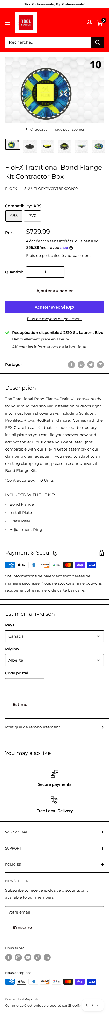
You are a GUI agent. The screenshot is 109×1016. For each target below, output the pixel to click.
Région (12, 649)
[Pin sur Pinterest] (81, 364)
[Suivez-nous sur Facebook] (8, 957)
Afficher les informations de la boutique (49, 346)
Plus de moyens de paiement (54, 318)
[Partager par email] (100, 364)
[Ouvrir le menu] (7, 23)
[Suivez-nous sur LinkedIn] (47, 957)
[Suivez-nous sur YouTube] (27, 957)
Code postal (16, 673)
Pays (9, 625)
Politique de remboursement (32, 727)
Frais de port (38, 255)
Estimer (21, 704)
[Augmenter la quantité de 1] (58, 272)
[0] (100, 23)
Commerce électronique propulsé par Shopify (43, 1005)
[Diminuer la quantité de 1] (31, 272)
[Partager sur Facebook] (71, 364)
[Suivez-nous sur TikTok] (37, 957)
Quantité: (14, 271)
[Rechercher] (97, 42)
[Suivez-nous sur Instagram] (18, 957)
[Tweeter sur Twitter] (90, 364)
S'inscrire (22, 927)
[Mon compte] (89, 22)
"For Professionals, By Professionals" (54, 4)
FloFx (11, 188)
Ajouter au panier (54, 290)
